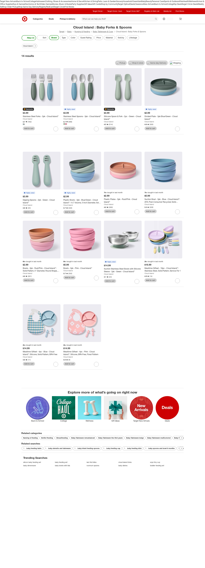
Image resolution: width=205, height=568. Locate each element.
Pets (181, 1)
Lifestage (133, 37)
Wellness (193, 1)
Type (64, 37)
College (32, 1)
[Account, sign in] (168, 18)
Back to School (22, 1)
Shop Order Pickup (10, 7)
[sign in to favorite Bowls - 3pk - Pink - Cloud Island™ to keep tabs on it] (96, 278)
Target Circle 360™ (133, 11)
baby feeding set (61, 462)
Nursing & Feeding (82, 31)
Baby (143, 1)
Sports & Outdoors (171, 1)
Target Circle (59, 7)
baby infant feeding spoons (89, 448)
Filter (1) (30, 38)
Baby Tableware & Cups (103, 31)
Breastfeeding (62, 438)
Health (186, 1)
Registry (42, 7)
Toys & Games (19, 4)
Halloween (40, 1)
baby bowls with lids (62, 465)
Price (98, 37)
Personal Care (158, 1)
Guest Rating (85, 37)
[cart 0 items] (180, 18)
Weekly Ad (167, 11)
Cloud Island (27, 119)
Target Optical (124, 4)
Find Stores (69, 7)
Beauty (149, 1)
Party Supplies (78, 4)
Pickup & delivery (67, 19)
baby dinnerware (29, 465)
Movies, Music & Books (62, 4)
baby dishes (122, 465)
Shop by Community (109, 4)
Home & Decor (77, 1)
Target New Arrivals (8, 1)
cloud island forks (125, 462)
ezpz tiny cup (155, 462)
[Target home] (25, 19)
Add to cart (28, 128)
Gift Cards (96, 4)
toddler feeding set (157, 465)
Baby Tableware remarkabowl (83, 438)
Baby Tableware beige (135, 438)
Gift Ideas (88, 4)
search (156, 19)
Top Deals (178, 4)
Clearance (139, 4)
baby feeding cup (113, 448)
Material (109, 37)
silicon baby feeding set (32, 462)
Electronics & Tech (32, 4)
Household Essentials (132, 1)
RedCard (50, 7)
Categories (38, 19)
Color (73, 37)
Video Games (46, 4)
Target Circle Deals (190, 4)
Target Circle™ (98, 11)
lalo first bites (91, 462)
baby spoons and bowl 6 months (161, 448)
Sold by (121, 37)
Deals (132, 4)
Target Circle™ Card (114, 11)
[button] (28, 109)
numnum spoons (93, 465)
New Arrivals (149, 4)
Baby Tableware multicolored (159, 438)
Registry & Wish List (151, 11)
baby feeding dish (134, 448)
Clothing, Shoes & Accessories (58, 1)
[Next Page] (181, 38)
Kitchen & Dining (91, 1)
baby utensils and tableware (59, 448)
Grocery (119, 1)
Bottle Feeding (47, 438)
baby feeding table (33, 448)
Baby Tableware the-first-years (110, 438)
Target (61, 31)
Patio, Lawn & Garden (107, 1)
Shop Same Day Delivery (28, 7)
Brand (54, 37)
